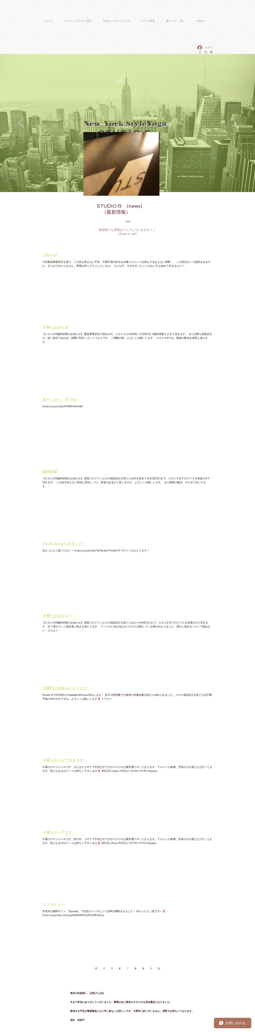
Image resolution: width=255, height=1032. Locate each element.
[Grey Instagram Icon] (206, 52)
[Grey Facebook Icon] (200, 52)
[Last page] (159, 968)
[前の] (21, 123)
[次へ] (234, 123)
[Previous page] (104, 968)
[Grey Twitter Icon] (211, 52)
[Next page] (151, 968)
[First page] (96, 968)
